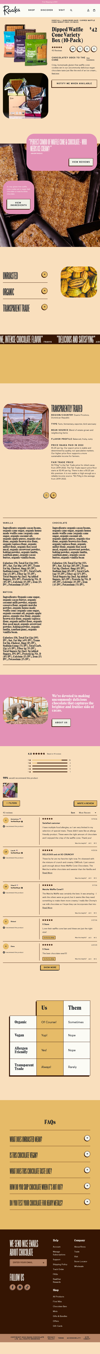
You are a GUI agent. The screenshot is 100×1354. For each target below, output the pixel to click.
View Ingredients (90, 59)
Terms (61, 1338)
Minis (55, 1311)
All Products (58, 1296)
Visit (76, 1256)
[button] (61, 49)
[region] (10, 790)
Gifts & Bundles (60, 1316)
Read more (55, 73)
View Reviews (81, 162)
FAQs (55, 1274)
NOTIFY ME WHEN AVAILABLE (74, 83)
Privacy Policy (51, 1338)
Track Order (58, 1269)
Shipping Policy (60, 1264)
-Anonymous (36, 153)
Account (56, 1247)
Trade (76, 1252)
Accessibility (74, 1338)
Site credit (87, 1338)
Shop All (56, 20)
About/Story (79, 1247)
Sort (73, 813)
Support (56, 1259)
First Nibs (57, 1301)
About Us (61, 722)
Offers (56, 1321)
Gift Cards (57, 1326)
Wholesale (79, 1266)
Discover (47, 10)
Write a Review (87, 804)
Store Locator (80, 1261)
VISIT (62, 10)
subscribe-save (71, 20)
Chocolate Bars (60, 1306)
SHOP (31, 10)
